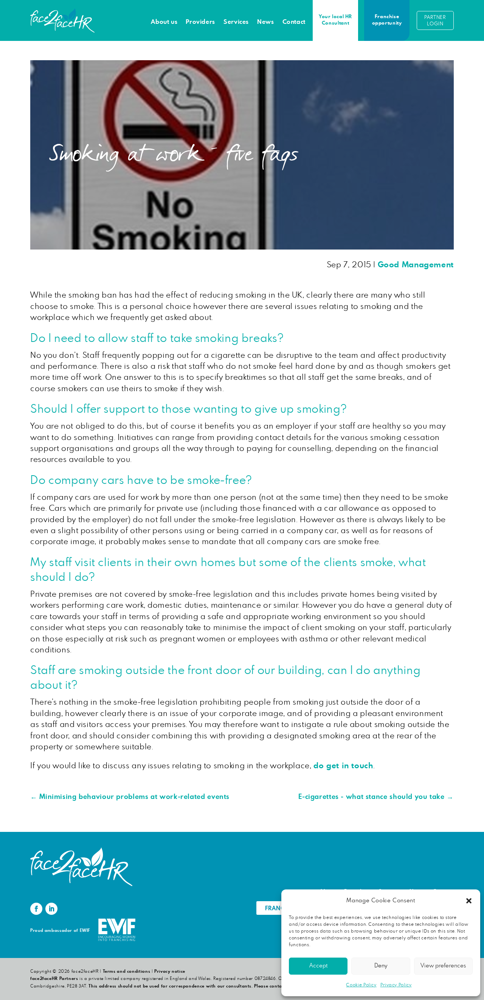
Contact (294, 22)
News (265, 22)
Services (236, 22)
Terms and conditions (126, 971)
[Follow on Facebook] (36, 909)
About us (164, 22)
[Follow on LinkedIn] (51, 909)
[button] (469, 901)
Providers (200, 22)
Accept (318, 966)
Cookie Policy (361, 985)
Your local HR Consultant (335, 20)
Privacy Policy (396, 985)
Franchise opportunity (387, 20)
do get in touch (343, 766)
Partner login (435, 21)
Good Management (416, 265)
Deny (380, 966)
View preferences (443, 966)
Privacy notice (169, 971)
